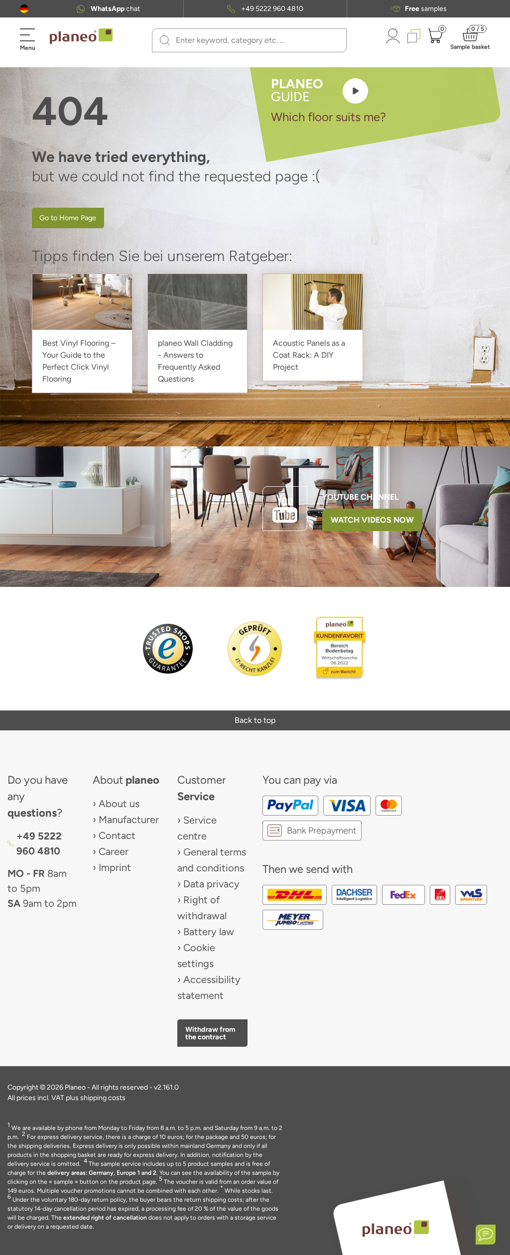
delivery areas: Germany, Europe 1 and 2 (101, 1172)
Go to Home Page (67, 217)
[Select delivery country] (24, 8)
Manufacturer (129, 820)
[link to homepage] (81, 36)
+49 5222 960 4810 (272, 8)
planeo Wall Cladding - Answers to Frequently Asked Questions (195, 361)
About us (119, 804)
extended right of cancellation (105, 1217)
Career (113, 851)
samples (426, 8)
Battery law (208, 932)
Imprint (115, 867)
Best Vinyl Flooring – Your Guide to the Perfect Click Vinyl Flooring (79, 361)
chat (115, 8)
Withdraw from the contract (210, 1033)
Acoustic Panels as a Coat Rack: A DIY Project (309, 355)
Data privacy (211, 884)
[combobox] (255, 40)
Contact (117, 835)
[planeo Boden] (395, 1228)
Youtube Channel (360, 497)
